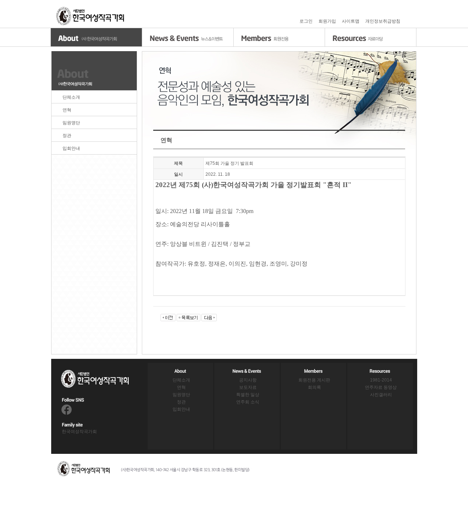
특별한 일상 (247, 394)
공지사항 (248, 380)
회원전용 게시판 (314, 380)
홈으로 (90, 16)
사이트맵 (350, 21)
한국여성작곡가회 (79, 431)
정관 (67, 135)
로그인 (306, 21)
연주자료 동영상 (381, 387)
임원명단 (71, 122)
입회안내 (71, 148)
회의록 (314, 387)
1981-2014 (381, 380)
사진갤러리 (381, 394)
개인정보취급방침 (382, 21)
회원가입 (327, 21)
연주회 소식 (247, 402)
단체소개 (71, 97)
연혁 (67, 110)
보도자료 (248, 387)
